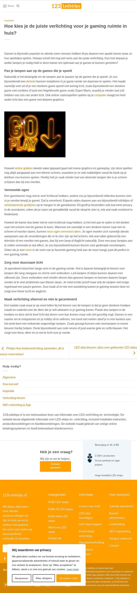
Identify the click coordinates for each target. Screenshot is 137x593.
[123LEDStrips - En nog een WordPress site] (70, 5)
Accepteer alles (68, 578)
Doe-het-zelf (10, 384)
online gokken (24, 168)
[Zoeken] (18, 5)
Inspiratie (9, 20)
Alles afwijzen (44, 578)
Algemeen (9, 377)
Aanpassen (21, 578)
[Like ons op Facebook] (4, 559)
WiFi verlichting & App (17, 404)
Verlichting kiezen (14, 397)
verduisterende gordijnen (20, 205)
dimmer (31, 81)
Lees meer (73, 569)
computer (100, 95)
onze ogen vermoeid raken (64, 231)
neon (28, 249)
